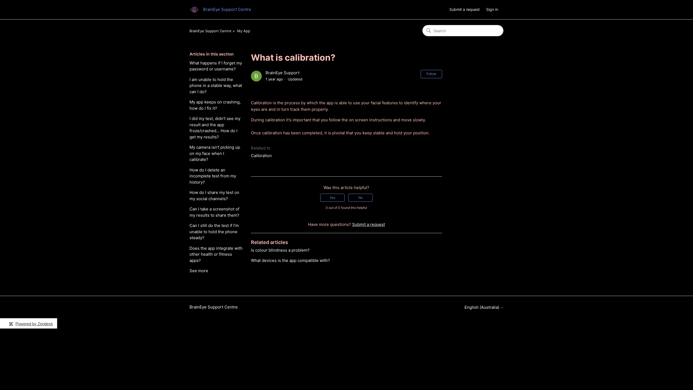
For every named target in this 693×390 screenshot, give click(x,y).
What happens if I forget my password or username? (215, 66)
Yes (332, 198)
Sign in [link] (492, 9)
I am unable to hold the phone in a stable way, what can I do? (215, 85)
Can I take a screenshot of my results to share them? (214, 212)
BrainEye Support (282, 72)
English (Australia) (482, 307)
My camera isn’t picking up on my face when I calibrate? (214, 153)
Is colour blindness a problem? (280, 250)
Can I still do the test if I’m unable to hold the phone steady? (214, 231)
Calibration (261, 155)
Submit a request (464, 9)
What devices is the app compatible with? (290, 260)
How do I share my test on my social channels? (214, 195)
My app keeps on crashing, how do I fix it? (215, 105)
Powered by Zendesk (34, 323)
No (360, 198)
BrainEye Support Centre (210, 31)
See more (198, 270)
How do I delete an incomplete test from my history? (212, 176)
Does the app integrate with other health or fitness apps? (216, 254)
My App (243, 31)
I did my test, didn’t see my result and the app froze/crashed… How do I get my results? (214, 127)
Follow (431, 74)
